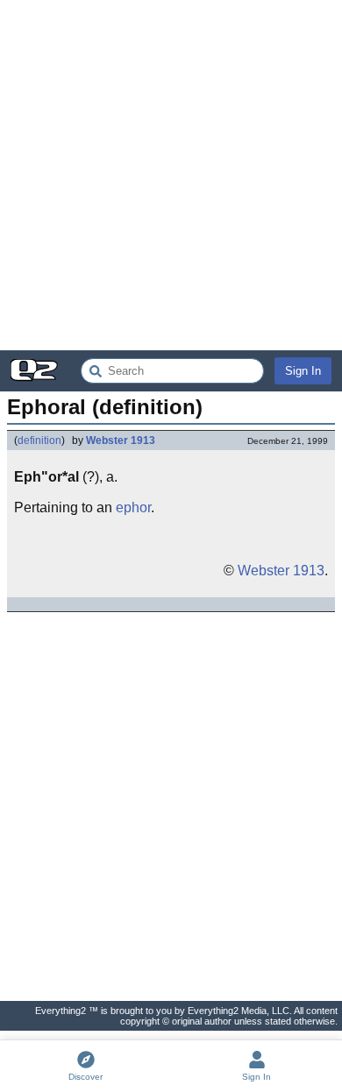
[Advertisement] (171, 175)
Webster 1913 (120, 440)
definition (39, 440)
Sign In (303, 370)
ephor (133, 507)
